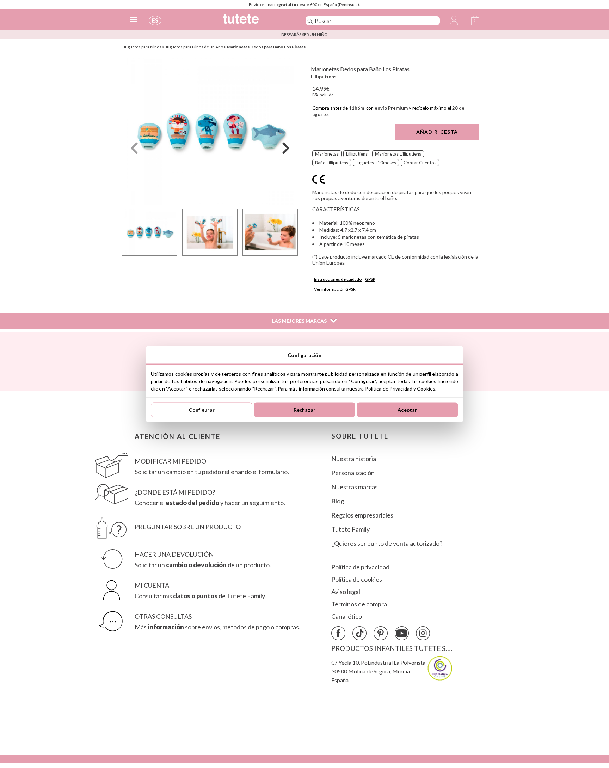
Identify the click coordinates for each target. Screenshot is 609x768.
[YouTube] (402, 633)
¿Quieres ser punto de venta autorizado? (386, 543)
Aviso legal (345, 591)
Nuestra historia (353, 458)
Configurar (201, 410)
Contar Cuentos (420, 162)
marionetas (327, 154)
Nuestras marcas (354, 487)
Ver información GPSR (335, 289)
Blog (337, 501)
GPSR (370, 279)
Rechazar (304, 410)
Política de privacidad (360, 567)
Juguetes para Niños (142, 46)
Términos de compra (359, 604)
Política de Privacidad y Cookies (400, 388)
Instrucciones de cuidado (338, 279)
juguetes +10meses (376, 162)
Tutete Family (350, 529)
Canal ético (346, 616)
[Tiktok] (359, 633)
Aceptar (407, 410)
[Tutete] (256, 22)
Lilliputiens (324, 76)
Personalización (353, 473)
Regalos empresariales (362, 515)
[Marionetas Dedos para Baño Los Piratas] (210, 131)
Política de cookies (356, 579)
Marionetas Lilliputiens (398, 154)
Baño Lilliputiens (331, 162)
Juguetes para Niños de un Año (194, 46)
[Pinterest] (381, 633)
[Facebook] (338, 633)
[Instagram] (423, 633)
